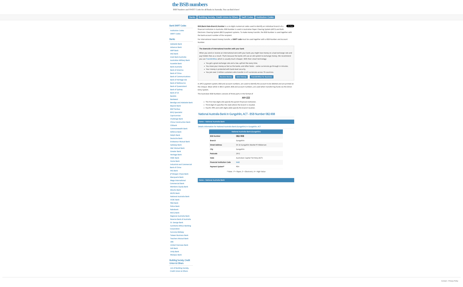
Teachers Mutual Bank (179, 239)
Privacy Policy (453, 281)
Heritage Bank (176, 155)
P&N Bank (174, 203)
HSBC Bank (174, 158)
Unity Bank (174, 252)
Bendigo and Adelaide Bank (181, 103)
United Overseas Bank (179, 245)
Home (201, 122)
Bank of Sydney (176, 90)
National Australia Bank (215, 122)
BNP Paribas (175, 109)
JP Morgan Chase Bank (179, 174)
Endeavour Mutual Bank (180, 142)
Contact (444, 281)
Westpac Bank (176, 255)
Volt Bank (174, 248)
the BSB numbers (189, 4)
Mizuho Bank (175, 190)
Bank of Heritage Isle (178, 80)
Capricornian (175, 116)
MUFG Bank (175, 193)
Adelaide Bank (176, 44)
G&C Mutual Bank (177, 148)
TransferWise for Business (261, 77)
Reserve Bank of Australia (180, 219)
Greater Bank (175, 151)
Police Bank (174, 206)
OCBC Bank (174, 200)
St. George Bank (176, 223)
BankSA (173, 96)
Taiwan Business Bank (179, 235)
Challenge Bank (176, 119)
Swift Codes (247, 17)
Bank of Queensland (178, 86)
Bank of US (174, 93)
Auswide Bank (176, 64)
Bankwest (174, 99)
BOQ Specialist (176, 112)
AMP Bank (174, 51)
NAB (238, 162)
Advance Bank (176, 47)
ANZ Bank (174, 54)
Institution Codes (265, 17)
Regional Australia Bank (179, 216)
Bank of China (175, 73)
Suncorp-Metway (177, 232)
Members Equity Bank (179, 187)
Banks (192, 17)
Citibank (173, 125)
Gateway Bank (176, 145)
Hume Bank (175, 161)
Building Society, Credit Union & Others (218, 17)
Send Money (241, 77)
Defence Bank (175, 132)
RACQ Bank (174, 213)
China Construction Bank (180, 122)
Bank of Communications (180, 77)
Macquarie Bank (176, 177)
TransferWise (211, 59)
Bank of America (176, 70)
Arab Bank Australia (178, 57)
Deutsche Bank (176, 138)
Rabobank (174, 210)
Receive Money (226, 77)
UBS (172, 242)
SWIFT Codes (175, 34)
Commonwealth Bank (178, 129)
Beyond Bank (175, 106)
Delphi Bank (175, 135)
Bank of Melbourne (178, 83)
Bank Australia (176, 67)
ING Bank (174, 171)
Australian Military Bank (180, 60)
